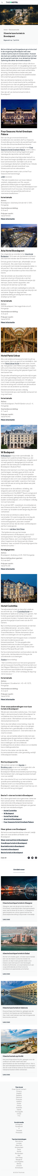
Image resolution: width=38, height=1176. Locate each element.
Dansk (19, 1110)
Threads (19, 1130)
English (19, 1093)
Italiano (19, 1101)
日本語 (19, 1114)
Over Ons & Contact (19, 1089)
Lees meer (6, 919)
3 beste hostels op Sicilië (13, 1056)
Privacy (19, 1091)
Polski (19, 1103)
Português (19, 1112)
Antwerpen (19, 1168)
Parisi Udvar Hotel (12, 363)
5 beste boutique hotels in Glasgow (17, 903)
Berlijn (19, 1164)
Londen (19, 1143)
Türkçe (19, 1105)
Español (19, 1095)
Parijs (19, 1149)
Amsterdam (19, 1147)
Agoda (21, 765)
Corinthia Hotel (23, 611)
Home (5, 29)
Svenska (19, 1107)
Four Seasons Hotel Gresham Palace (17, 148)
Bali (19, 1155)
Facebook (19, 1126)
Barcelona (19, 1141)
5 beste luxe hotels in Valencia (15, 1008)
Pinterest (19, 1132)
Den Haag (19, 1157)
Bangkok (19, 1159)
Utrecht (19, 1166)
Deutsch (19, 1097)
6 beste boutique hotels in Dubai (16, 953)
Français (19, 1099)
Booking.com (6, 767)
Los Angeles (19, 1161)
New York (19, 1145)
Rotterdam (19, 1153)
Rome (19, 1151)
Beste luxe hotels (14, 29)
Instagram (19, 1124)
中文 (19, 1116)
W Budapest (6, 456)
